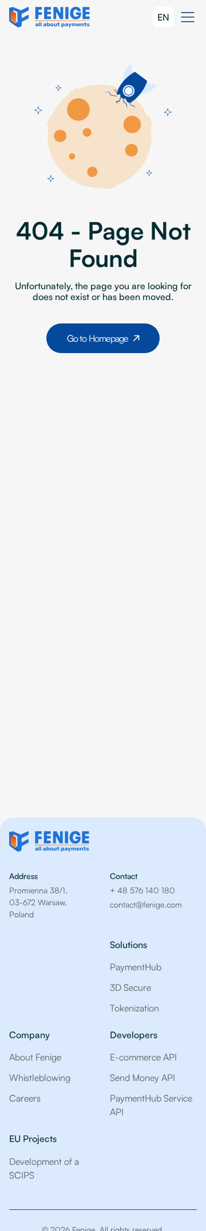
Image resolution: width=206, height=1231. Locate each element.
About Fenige (35, 1057)
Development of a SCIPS (44, 1168)
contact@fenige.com (146, 904)
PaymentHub (135, 967)
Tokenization (134, 1008)
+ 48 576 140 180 (142, 890)
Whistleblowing (39, 1077)
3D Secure (130, 987)
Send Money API (142, 1077)
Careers (25, 1098)
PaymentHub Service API (151, 1104)
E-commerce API (143, 1057)
